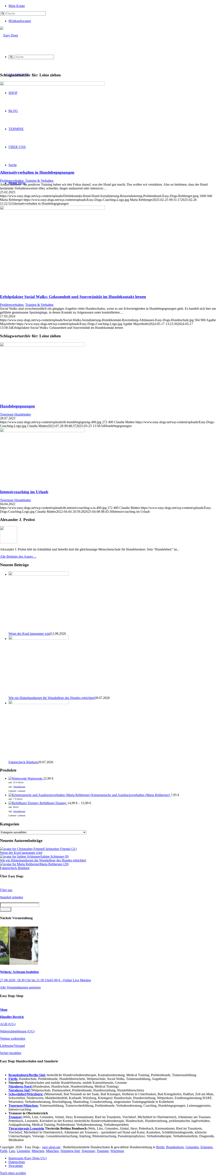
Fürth (3, 1151)
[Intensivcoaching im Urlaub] (42, 431)
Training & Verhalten (39, 180)
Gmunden (192, 1147)
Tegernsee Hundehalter (15, 414)
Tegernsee (88, 1151)
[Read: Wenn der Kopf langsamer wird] (38, 574)
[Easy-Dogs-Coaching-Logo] (9, 35)
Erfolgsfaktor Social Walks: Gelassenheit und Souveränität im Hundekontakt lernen (73, 296)
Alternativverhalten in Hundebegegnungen (37, 172)
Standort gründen (11, 897)
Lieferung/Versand (12, 1046)
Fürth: (13, 1079)
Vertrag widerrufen (12, 1038)
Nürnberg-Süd (70, 1151)
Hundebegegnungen (17, 406)
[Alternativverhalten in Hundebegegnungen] (52, 84)
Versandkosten (19, 787)
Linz (12, 1151)
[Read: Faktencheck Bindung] (38, 703)
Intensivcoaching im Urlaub (24, 492)
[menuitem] (112, 5)
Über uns (6, 890)
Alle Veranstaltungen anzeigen (20, 987)
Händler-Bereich (12, 1017)
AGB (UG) (7, 1024)
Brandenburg (175, 1147)
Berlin (160, 1147)
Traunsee (103, 1151)
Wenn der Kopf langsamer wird (29, 633)
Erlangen (206, 1147)
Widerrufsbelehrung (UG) (17, 1031)
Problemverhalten (12, 180)
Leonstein (23, 1151)
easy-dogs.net (51, 1147)
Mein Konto (16, 6)
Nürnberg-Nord (20, 1086)
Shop (3, 1009)
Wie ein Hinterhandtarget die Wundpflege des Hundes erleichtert (51, 698)
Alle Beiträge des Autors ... (18, 556)
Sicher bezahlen (10, 1053)
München (38, 1151)
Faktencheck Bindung (23, 762)
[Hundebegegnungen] (42, 345)
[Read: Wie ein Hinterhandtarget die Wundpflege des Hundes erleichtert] (38, 638)
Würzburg (117, 1151)
